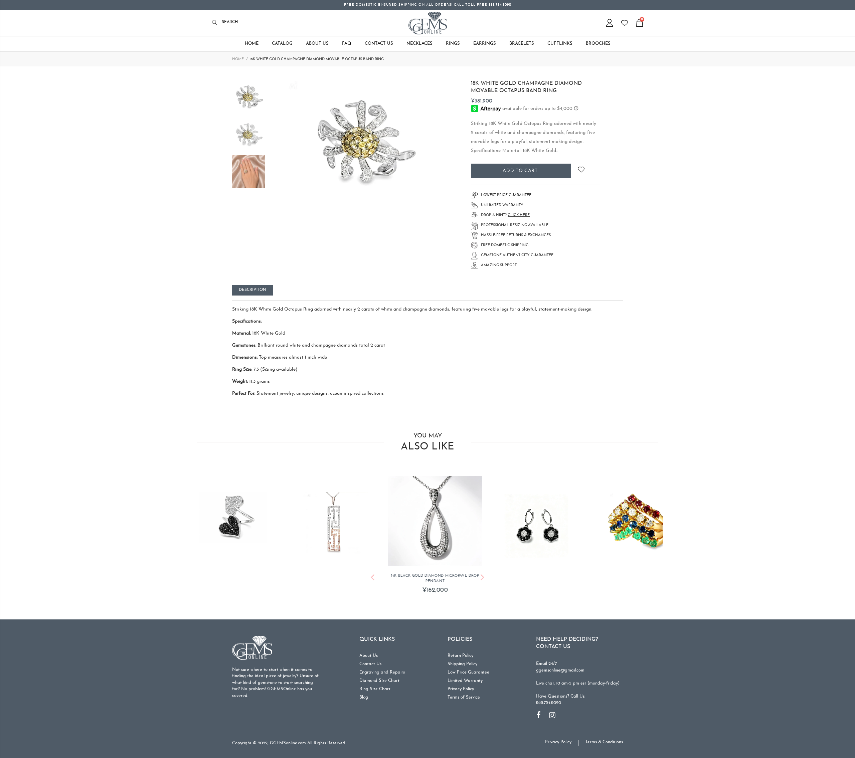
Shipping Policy (462, 664)
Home (238, 59)
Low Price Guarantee (468, 672)
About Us (368, 655)
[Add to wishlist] (581, 171)
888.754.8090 (548, 703)
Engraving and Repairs (382, 672)
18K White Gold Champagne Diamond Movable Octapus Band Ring (526, 87)
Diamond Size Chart (379, 681)
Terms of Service (464, 697)
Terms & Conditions (604, 742)
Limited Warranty (465, 681)
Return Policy (460, 655)
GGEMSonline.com (288, 743)
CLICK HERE (519, 215)
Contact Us (370, 664)
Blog (363, 697)
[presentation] (372, 578)
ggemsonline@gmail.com (560, 670)
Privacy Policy (461, 689)
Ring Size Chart (374, 689)
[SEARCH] (216, 23)
